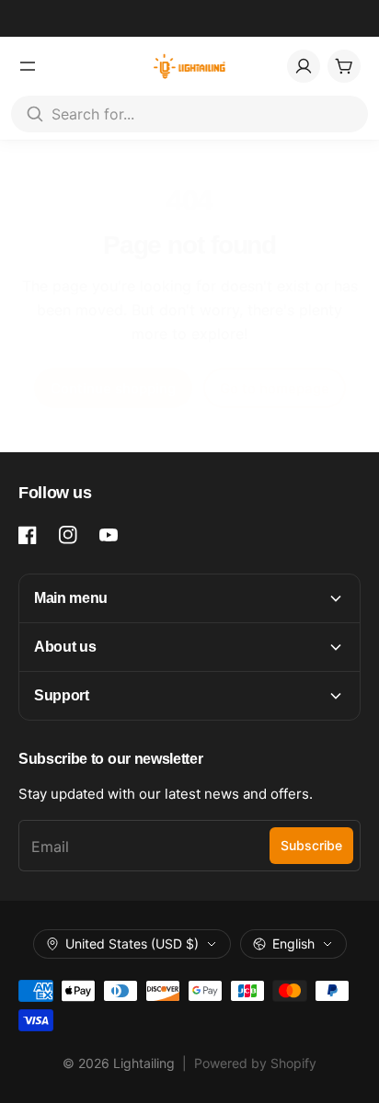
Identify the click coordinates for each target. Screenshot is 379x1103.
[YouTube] (108, 535)
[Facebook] (27, 535)
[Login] (303, 66)
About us (65, 646)
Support (61, 695)
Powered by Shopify (255, 1063)
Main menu (71, 598)
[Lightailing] (190, 66)
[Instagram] (68, 535)
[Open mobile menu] (28, 66)
